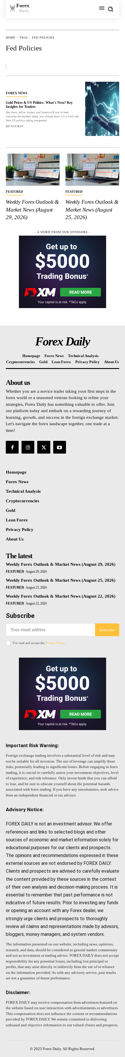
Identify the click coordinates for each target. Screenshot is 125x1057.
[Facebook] (12, 447)
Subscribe (107, 630)
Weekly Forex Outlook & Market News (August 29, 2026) (32, 209)
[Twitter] (43, 447)
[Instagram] (28, 447)
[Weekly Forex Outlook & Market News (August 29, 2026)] (33, 170)
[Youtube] (59, 447)
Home (10, 37)
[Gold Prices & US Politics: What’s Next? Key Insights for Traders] (102, 109)
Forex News (16, 93)
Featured (14, 191)
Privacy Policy (55, 643)
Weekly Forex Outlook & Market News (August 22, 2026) (60, 596)
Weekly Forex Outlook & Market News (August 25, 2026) (92, 209)
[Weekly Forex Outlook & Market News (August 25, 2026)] (92, 170)
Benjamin (15, 126)
